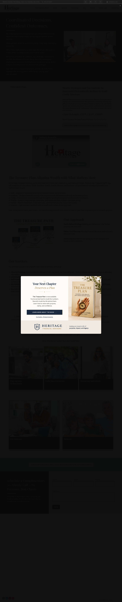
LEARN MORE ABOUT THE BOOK (44, 312)
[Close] (120, 6)
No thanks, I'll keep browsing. (44, 317)
